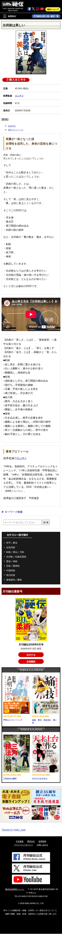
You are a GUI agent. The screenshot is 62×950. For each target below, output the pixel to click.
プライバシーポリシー (23, 844)
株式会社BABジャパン (14, 889)
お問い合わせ (42, 844)
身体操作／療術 (14, 579)
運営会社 (31, 841)
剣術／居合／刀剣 (15, 551)
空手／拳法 (11, 542)
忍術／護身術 (13, 565)
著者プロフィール (15, 129)
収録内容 (12, 125)
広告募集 (20, 841)
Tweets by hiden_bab (14, 829)
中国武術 (10, 570)
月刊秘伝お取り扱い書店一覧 (46, 16)
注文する (31, 654)
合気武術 (10, 547)
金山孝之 (19, 95)
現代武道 (10, 575)
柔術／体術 (11, 561)
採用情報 (42, 841)
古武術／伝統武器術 (16, 556)
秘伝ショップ (53, 9)
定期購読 (31, 661)
